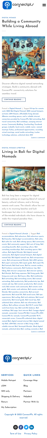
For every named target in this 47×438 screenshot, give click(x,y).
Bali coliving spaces (24, 241)
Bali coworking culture (25, 247)
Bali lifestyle (6, 273)
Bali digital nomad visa (20, 257)
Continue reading (14, 99)
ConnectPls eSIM (36, 313)
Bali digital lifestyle (15, 252)
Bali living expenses (19, 273)
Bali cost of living (33, 244)
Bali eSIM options (36, 260)
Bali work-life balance (27, 308)
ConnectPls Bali (24, 313)
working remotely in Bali (34, 329)
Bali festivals (6, 265)
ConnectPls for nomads (11, 316)
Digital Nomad (9, 18)
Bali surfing (16, 297)
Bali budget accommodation (23, 239)
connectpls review (8, 318)
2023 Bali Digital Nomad (16, 111)
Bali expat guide (25, 263)
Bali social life (17, 294)
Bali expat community (10, 263)
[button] (44, 5)
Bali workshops (22, 122)
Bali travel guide (18, 300)
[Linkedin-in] (31, 427)
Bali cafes (39, 239)
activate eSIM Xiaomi (10, 114)
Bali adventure (20, 236)
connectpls (13, 313)
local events (20, 127)
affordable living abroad (28, 114)
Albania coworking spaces (12, 116)
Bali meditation (37, 276)
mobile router (30, 127)
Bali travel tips (30, 300)
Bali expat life (38, 263)
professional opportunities (24, 130)
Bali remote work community (17, 287)
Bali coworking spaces (29, 249)
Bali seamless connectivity (18, 292)
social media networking (24, 132)
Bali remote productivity (23, 284)
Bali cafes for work (9, 241)
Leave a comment (38, 137)
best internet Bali (25, 310)
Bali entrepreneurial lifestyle (18, 260)
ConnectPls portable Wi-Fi (30, 316)
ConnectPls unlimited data (26, 318)
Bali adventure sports (35, 236)
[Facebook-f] (21, 427)
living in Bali (34, 324)
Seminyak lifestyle (25, 326)
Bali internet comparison (16, 271)
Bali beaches (7, 239)
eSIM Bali (12, 324)
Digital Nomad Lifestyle (13, 148)
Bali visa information (29, 302)
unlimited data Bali (16, 329)
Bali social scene (29, 294)
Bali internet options (34, 271)
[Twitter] (26, 427)
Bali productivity (17, 281)
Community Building (15, 124)
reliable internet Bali (10, 326)
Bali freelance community (11, 268)
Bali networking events (23, 278)
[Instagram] (15, 427)
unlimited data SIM (25, 135)
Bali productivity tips (32, 281)
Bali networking (35, 119)
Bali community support (17, 244)
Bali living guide (34, 273)
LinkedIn (11, 127)
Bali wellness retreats (17, 305)
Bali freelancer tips (29, 268)
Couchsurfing (29, 124)
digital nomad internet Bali (22, 321)
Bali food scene (18, 265)
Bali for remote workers (34, 265)
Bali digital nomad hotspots (21, 255)
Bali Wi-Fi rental (32, 305)
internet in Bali (22, 324)
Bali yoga (14, 310)
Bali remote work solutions (17, 289)
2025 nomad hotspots (35, 111)
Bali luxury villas (24, 276)
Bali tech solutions (28, 297)
